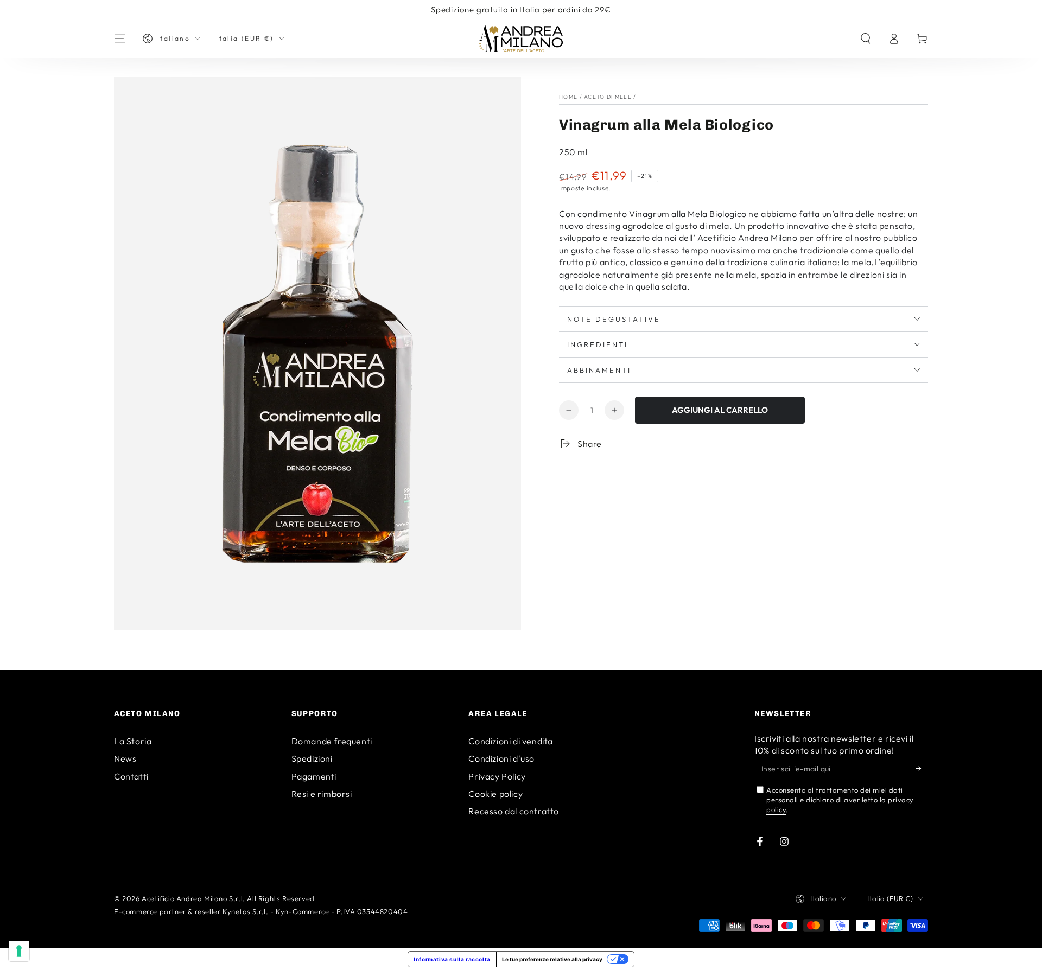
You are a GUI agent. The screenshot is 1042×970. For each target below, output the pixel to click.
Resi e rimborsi (321, 793)
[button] (866, 38)
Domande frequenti (331, 741)
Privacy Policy (496, 776)
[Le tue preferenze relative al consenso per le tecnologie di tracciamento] (19, 951)
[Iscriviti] (922, 769)
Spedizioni (312, 758)
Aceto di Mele (608, 96)
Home (568, 96)
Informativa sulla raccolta (452, 959)
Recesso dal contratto (513, 811)
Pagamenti (313, 776)
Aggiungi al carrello (720, 410)
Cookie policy (495, 793)
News (125, 758)
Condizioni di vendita (510, 741)
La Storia (132, 741)
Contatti (131, 776)
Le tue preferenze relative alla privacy (552, 959)
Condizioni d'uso (501, 758)
